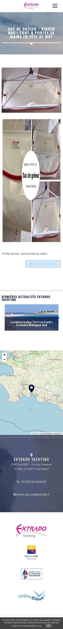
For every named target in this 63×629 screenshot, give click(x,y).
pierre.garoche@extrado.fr (33, 494)
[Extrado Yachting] (31, 389)
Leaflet (34, 433)
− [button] (4, 360)
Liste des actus (44, 264)
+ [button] (4, 355)
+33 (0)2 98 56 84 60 (32, 481)
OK (48, 625)
